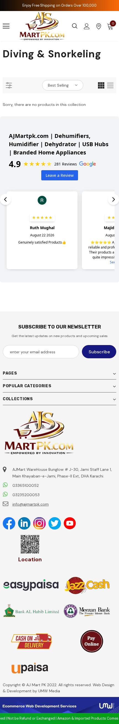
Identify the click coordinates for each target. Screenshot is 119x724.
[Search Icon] (74, 26)
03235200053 (26, 494)
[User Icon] (87, 26)
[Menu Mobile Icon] (6, 26)
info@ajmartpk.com (30, 504)
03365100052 (25, 485)
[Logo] (42, 26)
